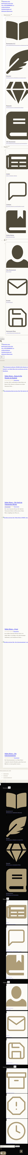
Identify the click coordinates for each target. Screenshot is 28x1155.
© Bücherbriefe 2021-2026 (5, 770)
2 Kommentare (7, 506)
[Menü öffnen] (2, 357)
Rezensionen (16, 380)
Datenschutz (6, 773)
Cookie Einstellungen (7, 777)
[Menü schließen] (0, 784)
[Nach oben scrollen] (1, 781)
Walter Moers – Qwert (11, 629)
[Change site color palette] (21, 1151)
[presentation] (15, 369)
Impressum (5, 775)
